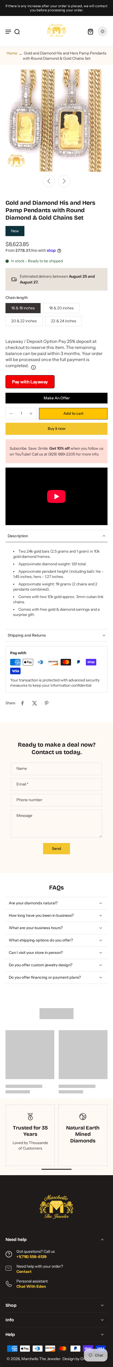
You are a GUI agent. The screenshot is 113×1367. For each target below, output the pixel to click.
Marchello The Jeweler (40, 1359)
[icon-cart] (90, 31)
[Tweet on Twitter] (35, 703)
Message (24, 815)
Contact (24, 1271)
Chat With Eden (31, 1286)
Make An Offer (57, 398)
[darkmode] (103, 31)
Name (21, 768)
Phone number (29, 800)
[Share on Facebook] (22, 703)
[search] (17, 31)
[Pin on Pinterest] (47, 703)
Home (12, 53)
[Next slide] (64, 181)
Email (22, 784)
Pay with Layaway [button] (30, 381)
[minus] (11, 414)
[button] (73, 413)
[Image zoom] (56, 120)
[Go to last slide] (49, 181)
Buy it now (57, 428)
